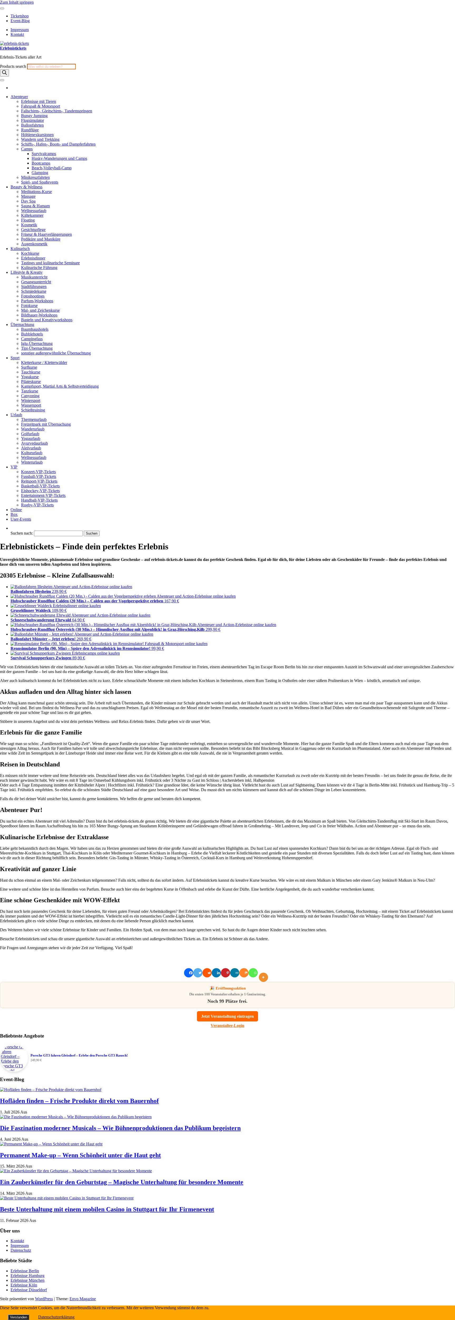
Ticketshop (20, 16)
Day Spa (28, 201)
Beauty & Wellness (26, 187)
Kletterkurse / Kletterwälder (44, 362)
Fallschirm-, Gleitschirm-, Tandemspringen (56, 111)
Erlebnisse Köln (24, 1285)
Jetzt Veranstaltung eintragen (227, 1016)
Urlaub (16, 414)
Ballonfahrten (32, 125)
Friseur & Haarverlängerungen (46, 234)
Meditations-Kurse (36, 191)
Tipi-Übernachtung (37, 348)
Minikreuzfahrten (35, 177)
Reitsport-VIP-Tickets (39, 481)
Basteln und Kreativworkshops (46, 320)
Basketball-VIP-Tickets (40, 486)
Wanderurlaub (32, 429)
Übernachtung (22, 324)
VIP (14, 467)
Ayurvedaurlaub (34, 443)
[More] (264, 972)
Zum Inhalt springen (17, 2)
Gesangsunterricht (36, 282)
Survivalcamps (44, 153)
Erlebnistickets (13, 48)
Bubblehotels (32, 334)
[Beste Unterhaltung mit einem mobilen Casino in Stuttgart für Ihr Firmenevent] (66, 1198)
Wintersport (30, 400)
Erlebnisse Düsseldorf (29, 1290)
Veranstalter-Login (227, 1025)
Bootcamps (41, 163)
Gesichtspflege (33, 229)
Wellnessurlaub (33, 210)
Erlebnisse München (27, 1280)
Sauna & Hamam (35, 206)
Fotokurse (29, 305)
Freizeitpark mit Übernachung (46, 424)
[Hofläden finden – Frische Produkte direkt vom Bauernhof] (50, 1089)
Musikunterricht (34, 277)
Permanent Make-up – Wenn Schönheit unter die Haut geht (80, 1155)
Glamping (40, 172)
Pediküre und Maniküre (40, 239)
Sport (15, 358)
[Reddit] (207, 972)
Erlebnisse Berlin (25, 1271)
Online (16, 509)
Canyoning (30, 395)
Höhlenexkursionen (37, 134)
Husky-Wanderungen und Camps (59, 158)
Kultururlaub (31, 452)
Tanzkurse (29, 391)
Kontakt (17, 34)
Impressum (20, 29)
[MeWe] (234, 972)
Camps (27, 149)
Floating (28, 220)
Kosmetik (29, 225)
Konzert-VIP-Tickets (38, 471)
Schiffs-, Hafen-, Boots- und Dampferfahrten (58, 144)
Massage (28, 196)
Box (14, 514)
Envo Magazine (83, 1299)
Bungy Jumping (34, 115)
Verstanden (18, 1317)
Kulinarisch (20, 248)
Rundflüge (30, 130)
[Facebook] (188, 972)
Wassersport (31, 405)
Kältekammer (32, 215)
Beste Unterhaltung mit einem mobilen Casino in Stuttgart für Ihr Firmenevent (107, 1209)
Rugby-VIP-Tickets (37, 505)
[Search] (4, 72)
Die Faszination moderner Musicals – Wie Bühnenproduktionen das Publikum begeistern (120, 1128)
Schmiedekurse (33, 291)
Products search (13, 66)
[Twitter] (197, 972)
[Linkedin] (216, 972)
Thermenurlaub (34, 419)
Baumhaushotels (34, 329)
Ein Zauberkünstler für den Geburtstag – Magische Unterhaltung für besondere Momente (121, 1182)
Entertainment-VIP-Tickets (43, 495)
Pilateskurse (31, 381)
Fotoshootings (32, 296)
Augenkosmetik (34, 244)
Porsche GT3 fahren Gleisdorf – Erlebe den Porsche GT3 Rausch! (79, 1055)
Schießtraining (33, 410)
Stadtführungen (34, 286)
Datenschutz (21, 1250)
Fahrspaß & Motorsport (40, 106)
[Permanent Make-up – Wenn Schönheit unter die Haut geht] (51, 1144)
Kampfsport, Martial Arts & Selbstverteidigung (60, 386)
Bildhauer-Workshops (39, 315)
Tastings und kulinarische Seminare (50, 263)
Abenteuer (19, 96)
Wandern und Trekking (40, 139)
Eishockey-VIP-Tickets (40, 490)
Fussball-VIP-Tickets (38, 476)
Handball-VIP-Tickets (39, 500)
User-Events (21, 519)
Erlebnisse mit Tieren (38, 101)
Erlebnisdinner (33, 258)
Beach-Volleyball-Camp (52, 168)
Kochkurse (30, 253)
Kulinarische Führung (39, 267)
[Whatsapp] (253, 972)
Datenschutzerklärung (56, 1317)
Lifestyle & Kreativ (27, 272)
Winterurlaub (32, 462)
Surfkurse (29, 367)
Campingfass (32, 339)
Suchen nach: (22, 533)
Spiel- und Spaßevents (39, 182)
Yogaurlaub (30, 438)
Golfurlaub (30, 433)
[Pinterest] (225, 972)
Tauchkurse (30, 372)
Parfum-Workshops (37, 301)
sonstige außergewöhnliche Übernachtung (56, 353)
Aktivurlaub (31, 448)
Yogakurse (30, 377)
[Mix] (244, 972)
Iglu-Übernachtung (37, 343)
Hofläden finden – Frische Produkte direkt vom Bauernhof (79, 1100)
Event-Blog (20, 20)
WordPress (44, 1299)
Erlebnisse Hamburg (27, 1275)
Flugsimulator (32, 120)
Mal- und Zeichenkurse (40, 310)
